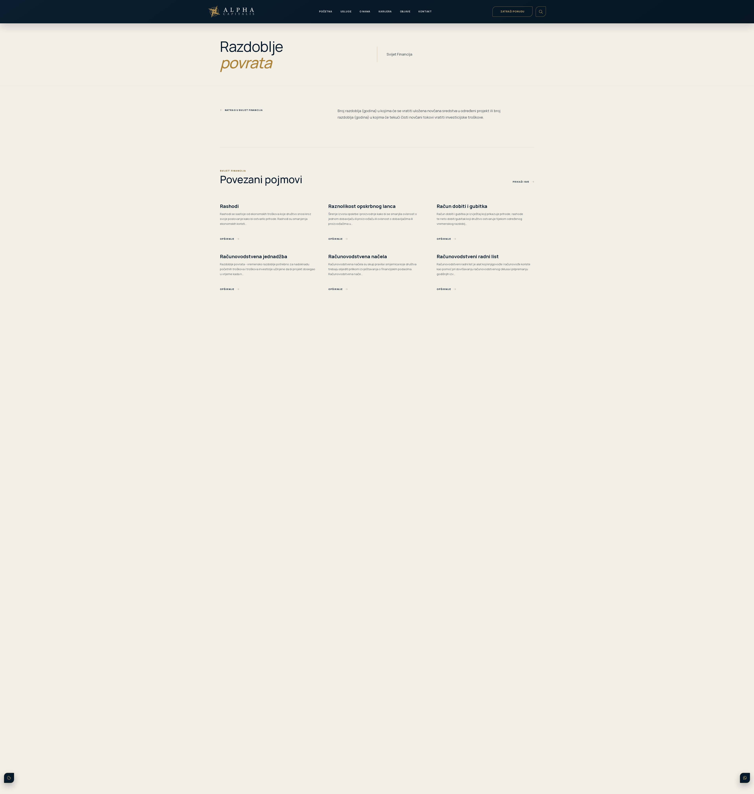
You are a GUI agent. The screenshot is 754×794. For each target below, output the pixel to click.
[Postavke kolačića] (9, 778)
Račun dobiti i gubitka (462, 206)
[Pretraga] (541, 11)
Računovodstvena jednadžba (253, 256)
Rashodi (229, 206)
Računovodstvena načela (357, 256)
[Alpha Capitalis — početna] (236, 11)
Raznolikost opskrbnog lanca (362, 206)
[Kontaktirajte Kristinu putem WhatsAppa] (745, 778)
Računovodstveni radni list (468, 256)
